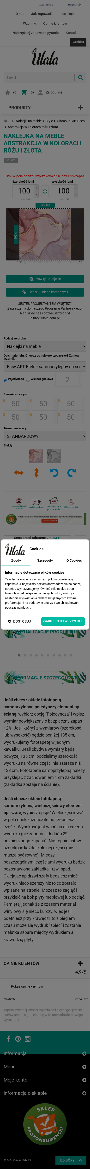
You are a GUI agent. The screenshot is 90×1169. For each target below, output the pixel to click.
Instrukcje (67, 14)
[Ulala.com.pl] (45, 56)
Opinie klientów (55, 23)
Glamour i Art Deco (71, 121)
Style (49, 121)
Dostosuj (22, 621)
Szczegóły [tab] (45, 560)
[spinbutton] (24, 191)
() (15, 92)
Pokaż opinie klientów (27, 986)
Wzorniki (29, 23)
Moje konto (15, 1075)
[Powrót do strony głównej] (5, 121)
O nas (20, 14)
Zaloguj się (54, 92)
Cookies (78, 42)
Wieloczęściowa (42, 379)
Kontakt (72, 33)
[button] (36, 188)
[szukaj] (80, 77)
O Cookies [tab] (74, 560)
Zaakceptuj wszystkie (63, 621)
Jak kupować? (42, 14)
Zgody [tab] (16, 560)
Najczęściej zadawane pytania (35, 33)
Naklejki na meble (29, 121)
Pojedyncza (16, 379)
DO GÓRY (67, 1155)
